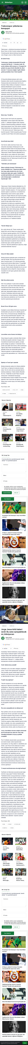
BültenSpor (9, 2)
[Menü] (2, 2)
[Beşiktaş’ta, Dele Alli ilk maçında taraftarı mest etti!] (20, 845)
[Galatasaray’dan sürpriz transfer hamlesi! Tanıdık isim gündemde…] (14, 544)
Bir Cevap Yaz (5, 455)
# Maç (22, 389)
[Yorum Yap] (14, 42)
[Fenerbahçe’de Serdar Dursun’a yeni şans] (7, 426)
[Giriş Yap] (25, 2)
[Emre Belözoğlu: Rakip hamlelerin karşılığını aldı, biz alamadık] (7, 875)
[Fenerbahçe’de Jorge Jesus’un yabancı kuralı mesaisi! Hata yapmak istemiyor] (20, 426)
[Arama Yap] (22, 2)
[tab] (20, 499)
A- (21, 42)
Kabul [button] (25, 1043)
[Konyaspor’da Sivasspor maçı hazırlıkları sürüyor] (14, 510)
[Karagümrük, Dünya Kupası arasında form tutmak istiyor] (20, 441)
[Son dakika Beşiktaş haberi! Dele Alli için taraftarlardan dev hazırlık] (20, 410)
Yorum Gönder (7, 492)
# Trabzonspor (12, 393)
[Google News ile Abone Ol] (6, 38)
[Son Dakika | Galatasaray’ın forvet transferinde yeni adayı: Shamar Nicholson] (20, 860)
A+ (17, 42)
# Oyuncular (17, 824)
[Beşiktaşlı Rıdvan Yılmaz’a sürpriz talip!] (20, 875)
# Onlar (9, 824)
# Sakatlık (4, 827)
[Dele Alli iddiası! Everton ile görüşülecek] (14, 561)
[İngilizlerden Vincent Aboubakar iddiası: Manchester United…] (14, 577)
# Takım (4, 393)
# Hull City (15, 389)
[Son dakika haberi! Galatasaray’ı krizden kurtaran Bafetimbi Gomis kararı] (7, 845)
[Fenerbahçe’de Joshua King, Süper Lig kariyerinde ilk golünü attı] (7, 441)
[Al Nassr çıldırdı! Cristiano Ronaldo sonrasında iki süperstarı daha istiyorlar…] (14, 527)
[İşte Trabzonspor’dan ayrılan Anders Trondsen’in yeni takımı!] (7, 410)
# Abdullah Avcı (6, 389)
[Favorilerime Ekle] (11, 42)
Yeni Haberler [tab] (7, 499)
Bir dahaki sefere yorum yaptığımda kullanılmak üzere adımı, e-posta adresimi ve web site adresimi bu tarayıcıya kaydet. (15, 488)
